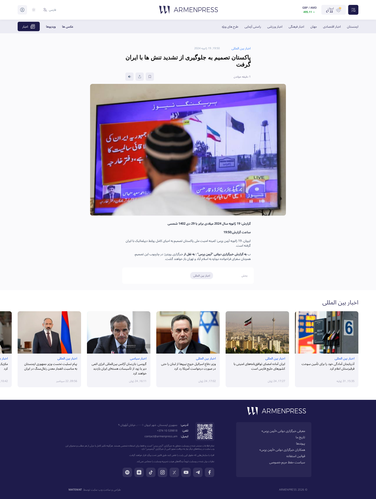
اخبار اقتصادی (332, 26)
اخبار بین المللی (201, 275)
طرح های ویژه (230, 26)
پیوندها (300, 443)
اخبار (25, 26)
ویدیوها (51, 26)
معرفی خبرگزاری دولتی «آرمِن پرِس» (283, 431)
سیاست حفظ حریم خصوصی (287, 462)
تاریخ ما (300, 437)
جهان (313, 26)
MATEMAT (75, 489)
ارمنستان (352, 26)
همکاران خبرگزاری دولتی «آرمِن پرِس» (282, 449)
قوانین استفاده (296, 456)
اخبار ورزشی (274, 26)
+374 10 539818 (167, 430)
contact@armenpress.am (161, 436)
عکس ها (67, 26)
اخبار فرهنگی (296, 26)
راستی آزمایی (253, 26)
